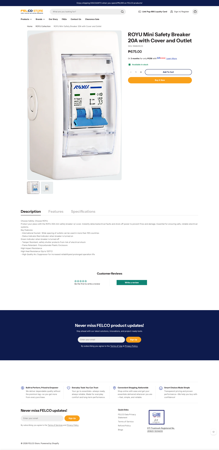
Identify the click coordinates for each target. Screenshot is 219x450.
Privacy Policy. (131, 346)
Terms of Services (55, 425)
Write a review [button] (132, 282)
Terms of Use (116, 346)
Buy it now (160, 80)
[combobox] (88, 12)
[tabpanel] (109, 237)
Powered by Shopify (50, 443)
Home (29, 26)
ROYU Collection (43, 26)
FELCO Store (34, 443)
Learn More (171, 58)
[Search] (122, 11)
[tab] (31, 212)
